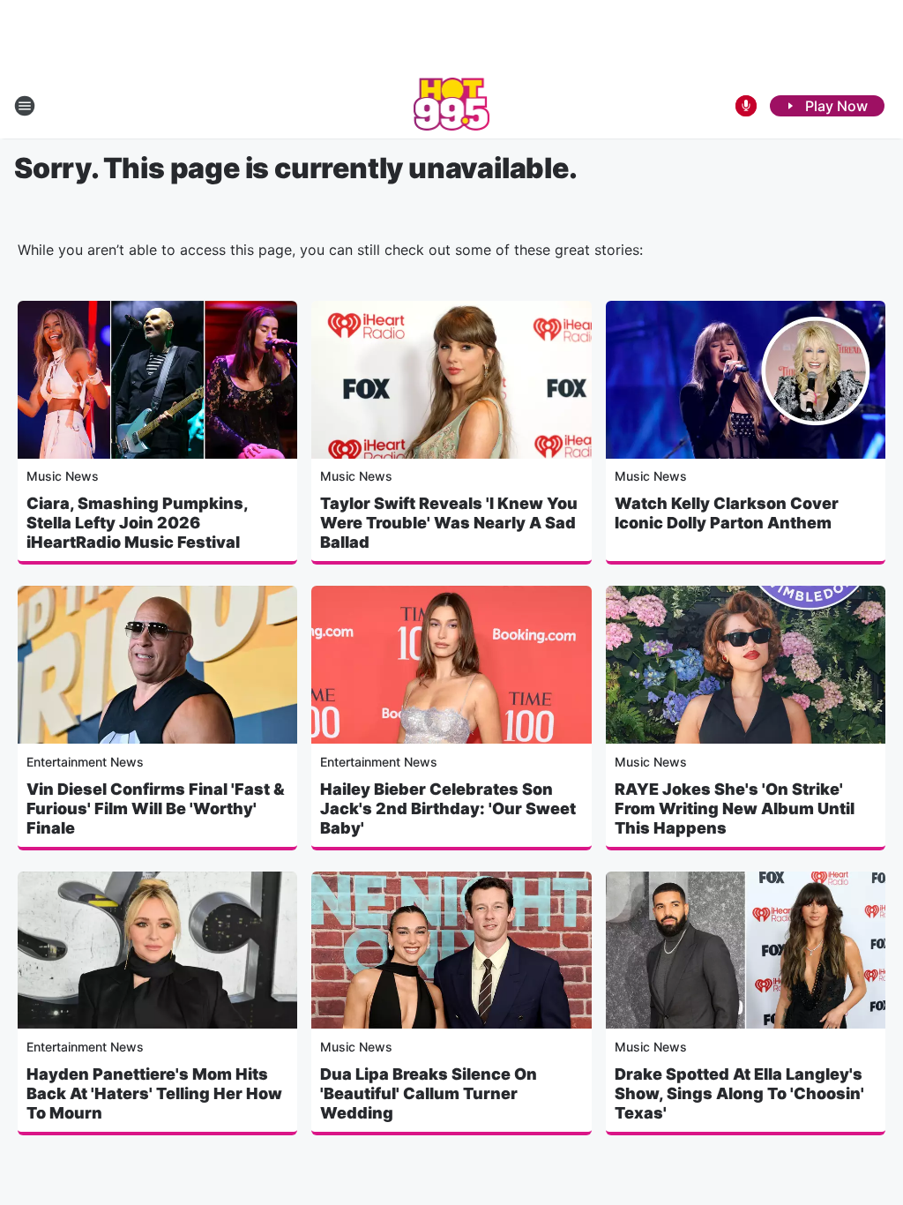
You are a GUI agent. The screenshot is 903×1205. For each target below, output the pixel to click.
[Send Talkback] (746, 105)
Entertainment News (85, 761)
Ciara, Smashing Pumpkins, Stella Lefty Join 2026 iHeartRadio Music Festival (137, 522)
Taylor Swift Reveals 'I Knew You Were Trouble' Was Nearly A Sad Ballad (449, 522)
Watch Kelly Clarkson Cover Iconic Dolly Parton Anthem (727, 513)
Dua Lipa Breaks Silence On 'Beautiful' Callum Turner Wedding (428, 1093)
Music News (62, 475)
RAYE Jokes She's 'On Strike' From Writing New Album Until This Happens (734, 808)
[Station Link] (452, 106)
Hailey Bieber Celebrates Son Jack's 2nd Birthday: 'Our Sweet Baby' (448, 808)
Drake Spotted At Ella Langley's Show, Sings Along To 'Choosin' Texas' (739, 1093)
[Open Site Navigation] (24, 105)
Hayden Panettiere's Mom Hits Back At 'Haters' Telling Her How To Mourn (154, 1093)
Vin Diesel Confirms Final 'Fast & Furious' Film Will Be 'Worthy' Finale (155, 808)
